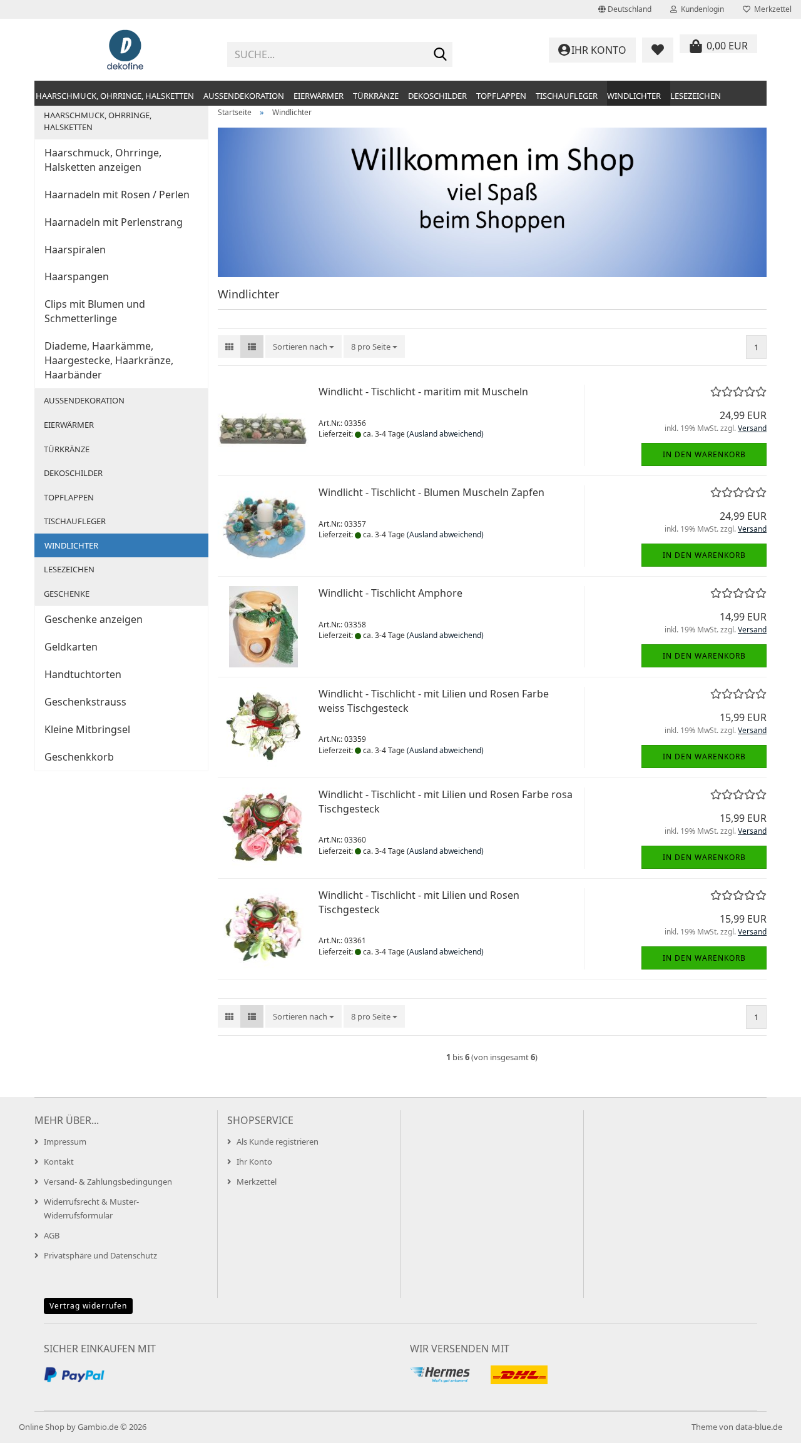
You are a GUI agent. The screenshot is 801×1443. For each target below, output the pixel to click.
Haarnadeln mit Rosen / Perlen (117, 194)
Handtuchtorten (82, 674)
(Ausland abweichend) (445, 433)
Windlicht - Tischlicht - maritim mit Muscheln (423, 391)
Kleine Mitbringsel (87, 729)
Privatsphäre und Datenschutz (100, 1255)
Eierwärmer (318, 95)
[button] (625, 9)
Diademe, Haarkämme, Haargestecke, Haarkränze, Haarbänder (108, 360)
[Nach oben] (766, 1424)
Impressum (65, 1141)
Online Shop (41, 1426)
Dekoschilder (437, 95)
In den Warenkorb (704, 454)
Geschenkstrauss (85, 702)
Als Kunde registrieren (278, 1141)
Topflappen (501, 95)
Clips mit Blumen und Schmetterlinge (94, 311)
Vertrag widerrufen (88, 1305)
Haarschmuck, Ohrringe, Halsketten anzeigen (102, 160)
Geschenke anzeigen (93, 619)
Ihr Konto (254, 1161)
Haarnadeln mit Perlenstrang (113, 222)
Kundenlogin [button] (700, 9)
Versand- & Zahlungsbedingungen (108, 1181)
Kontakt (59, 1161)
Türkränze (376, 95)
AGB (51, 1235)
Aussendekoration (243, 95)
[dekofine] (126, 50)
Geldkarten (71, 647)
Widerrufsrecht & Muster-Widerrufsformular (91, 1208)
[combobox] (303, 346)
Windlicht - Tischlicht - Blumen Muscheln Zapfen (431, 492)
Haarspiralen (75, 249)
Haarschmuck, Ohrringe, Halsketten (115, 95)
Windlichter (634, 95)
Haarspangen (76, 276)
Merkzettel (771, 9)
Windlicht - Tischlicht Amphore (390, 593)
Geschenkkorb (79, 757)
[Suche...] (440, 55)
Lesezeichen (695, 95)
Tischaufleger (567, 95)
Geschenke (66, 593)
